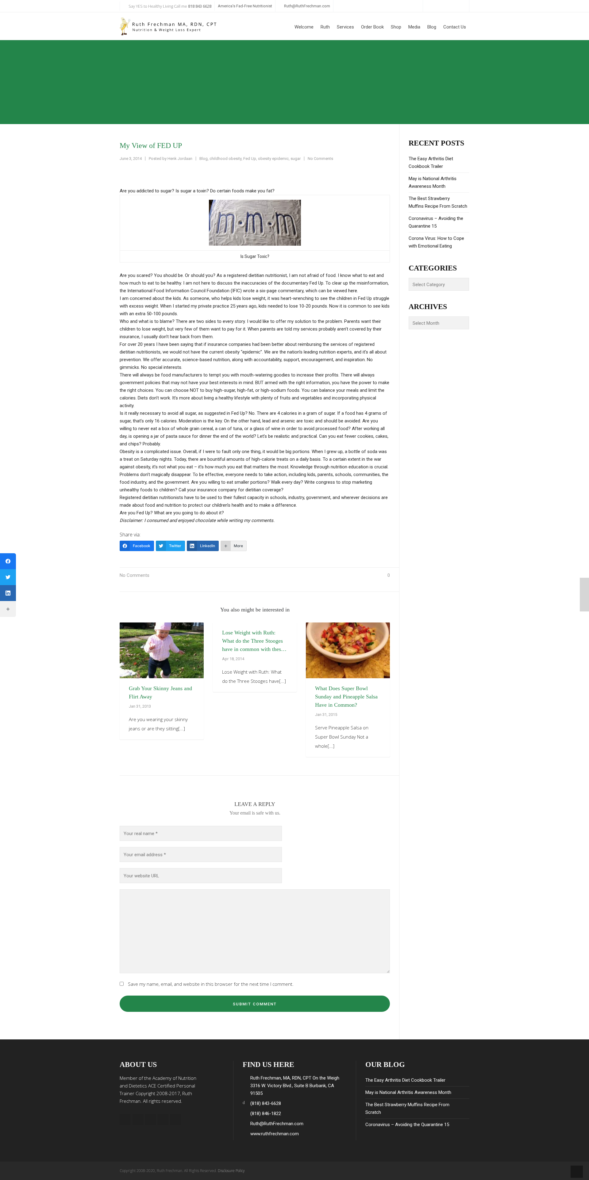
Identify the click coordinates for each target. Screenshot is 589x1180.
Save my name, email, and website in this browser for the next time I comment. (211, 984)
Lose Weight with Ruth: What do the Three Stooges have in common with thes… (254, 641)
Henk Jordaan (179, 158)
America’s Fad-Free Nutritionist (245, 6)
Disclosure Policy (231, 1170)
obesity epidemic (273, 158)
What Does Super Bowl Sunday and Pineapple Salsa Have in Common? (346, 696)
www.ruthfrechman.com (274, 1134)
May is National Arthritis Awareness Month (432, 182)
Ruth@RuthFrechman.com (307, 6)
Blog (203, 158)
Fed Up (249, 158)
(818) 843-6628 (265, 1103)
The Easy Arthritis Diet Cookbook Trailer (431, 162)
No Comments (320, 158)
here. (353, 290)
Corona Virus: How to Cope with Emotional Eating (436, 242)
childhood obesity (225, 158)
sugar (296, 158)
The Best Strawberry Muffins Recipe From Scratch (438, 202)
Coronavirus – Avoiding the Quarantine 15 (436, 222)
